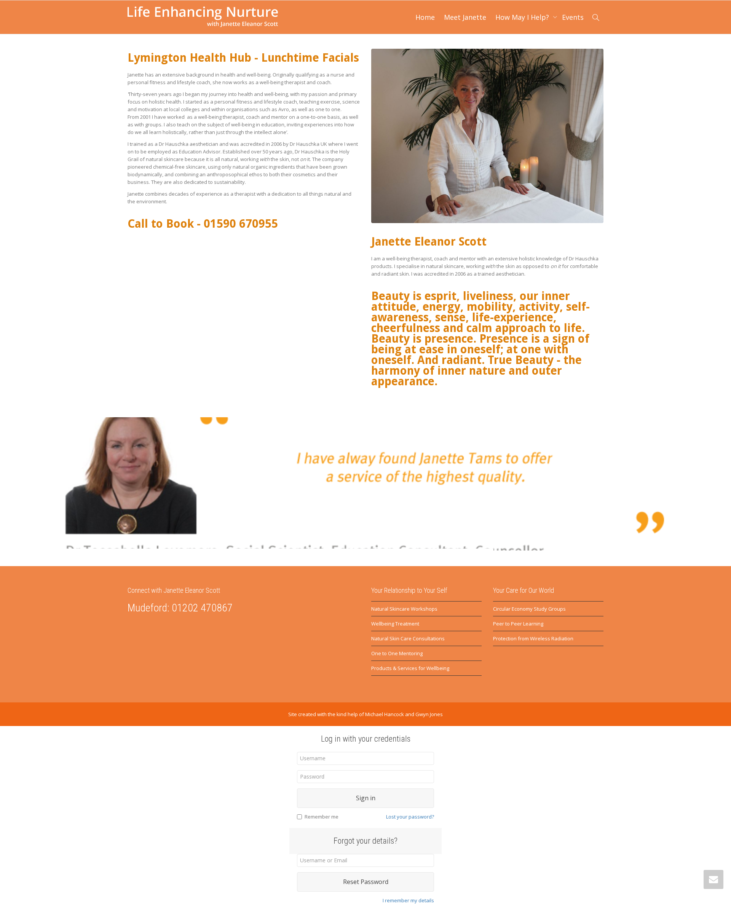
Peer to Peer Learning (518, 623)
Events (573, 17)
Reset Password (365, 882)
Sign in (365, 798)
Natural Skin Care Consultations (408, 638)
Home (425, 17)
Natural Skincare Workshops (404, 608)
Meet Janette (465, 17)
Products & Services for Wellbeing (410, 668)
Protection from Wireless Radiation (533, 638)
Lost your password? (410, 816)
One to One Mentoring (397, 653)
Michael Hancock (384, 714)
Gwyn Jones (429, 714)
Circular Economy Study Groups (529, 608)
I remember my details (408, 900)
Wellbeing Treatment (395, 623)
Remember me (321, 816)
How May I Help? (523, 17)
